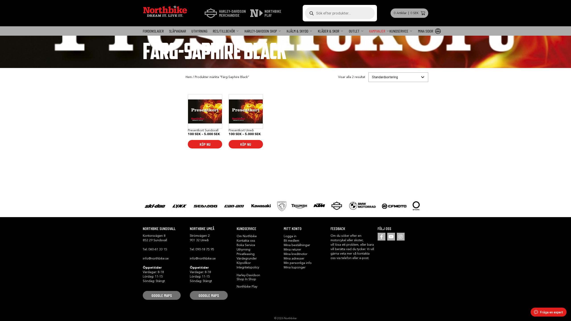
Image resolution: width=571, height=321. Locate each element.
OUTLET (354, 31)
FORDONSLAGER (153, 31)
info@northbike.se (156, 258)
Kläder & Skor (328, 31)
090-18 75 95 (204, 249)
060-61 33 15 (157, 249)
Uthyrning (199, 31)
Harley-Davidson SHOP (260, 31)
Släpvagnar (177, 31)
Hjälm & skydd (297, 31)
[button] (162, 295)
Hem (189, 77)
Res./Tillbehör (224, 31)
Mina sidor (425, 31)
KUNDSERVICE (398, 31)
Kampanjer (377, 31)
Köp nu (205, 144)
